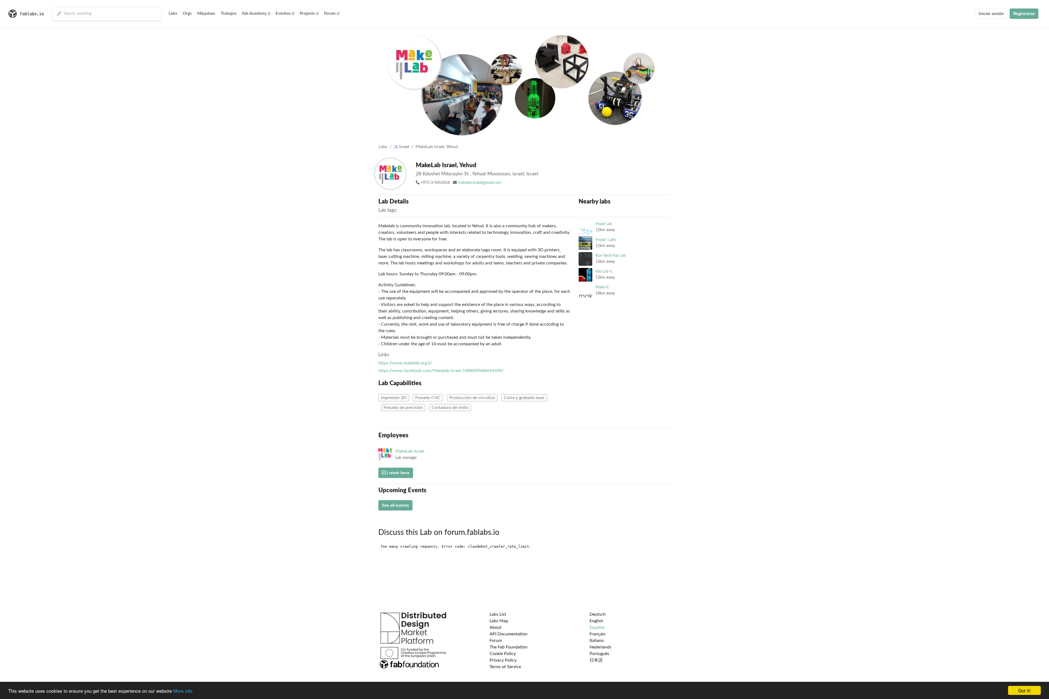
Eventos (283, 13)
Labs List (498, 614)
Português (599, 653)
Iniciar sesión (991, 13)
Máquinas (206, 13)
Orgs (187, 13)
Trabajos (229, 13)
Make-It (602, 287)
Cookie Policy (503, 653)
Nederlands (600, 647)
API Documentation (509, 634)
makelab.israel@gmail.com (479, 183)
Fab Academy (254, 13)
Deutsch (598, 614)
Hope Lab (604, 224)
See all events (395, 505)
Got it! (1024, 690)
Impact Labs (606, 240)
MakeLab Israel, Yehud (437, 146)
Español (597, 627)
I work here (397, 473)
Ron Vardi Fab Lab (611, 255)
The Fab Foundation (509, 647)
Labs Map (499, 621)
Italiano (597, 640)
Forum (330, 13)
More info (182, 690)
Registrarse (1024, 13)
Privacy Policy (503, 660)
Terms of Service (505, 667)
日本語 (596, 660)
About (496, 627)
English (596, 621)
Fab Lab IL (604, 271)
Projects (307, 13)
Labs (173, 13)
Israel (403, 146)
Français (597, 634)
